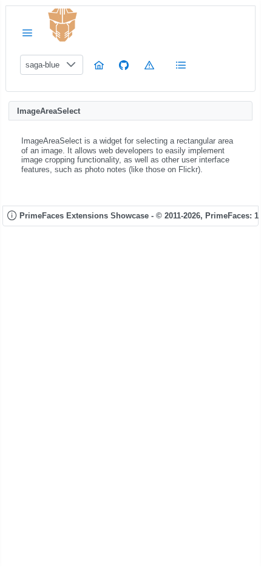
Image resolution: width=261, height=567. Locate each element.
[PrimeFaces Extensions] (62, 25)
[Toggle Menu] (27, 33)
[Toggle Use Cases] (180, 65)
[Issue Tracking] (149, 65)
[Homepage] (98, 65)
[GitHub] (123, 65)
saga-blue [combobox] (42, 64)
